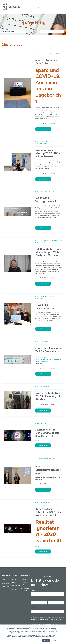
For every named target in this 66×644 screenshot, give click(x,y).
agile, (44, 142)
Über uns (54, 7)
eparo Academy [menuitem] (6, 583)
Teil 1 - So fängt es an (41, 358)
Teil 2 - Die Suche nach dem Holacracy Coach (48, 360)
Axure (45, 423)
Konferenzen (46, 386)
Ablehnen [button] (54, 640)
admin (37, 324)
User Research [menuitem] (15, 586)
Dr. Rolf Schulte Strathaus (47, 123)
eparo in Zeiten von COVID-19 (46, 62)
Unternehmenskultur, (41, 458)
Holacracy (46, 341)
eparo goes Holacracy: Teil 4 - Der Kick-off (48, 349)
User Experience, (57, 240)
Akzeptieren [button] (46, 640)
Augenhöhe (47, 460)
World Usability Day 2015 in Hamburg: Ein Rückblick (48, 396)
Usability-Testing (40, 298)
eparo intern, (38, 54)
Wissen (61, 7)
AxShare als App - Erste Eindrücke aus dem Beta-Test (47, 433)
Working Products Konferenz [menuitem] (24, 582)
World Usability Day (48, 192)
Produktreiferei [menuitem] (6, 586)
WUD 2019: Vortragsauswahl (45, 200)
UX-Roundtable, (47, 240)
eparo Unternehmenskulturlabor (48, 470)
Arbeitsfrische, (39, 460)
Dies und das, (46, 54)
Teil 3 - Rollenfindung (41, 361)
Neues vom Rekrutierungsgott (46, 306)
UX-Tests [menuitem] (14, 589)
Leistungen (37, 7)
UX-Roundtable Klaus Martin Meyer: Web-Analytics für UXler (48, 252)
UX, (47, 142)
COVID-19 (58, 54)
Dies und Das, (39, 242)
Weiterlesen (43, 129)
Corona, (52, 54)
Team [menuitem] (3, 580)
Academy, (46, 296)
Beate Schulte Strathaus (47, 405)
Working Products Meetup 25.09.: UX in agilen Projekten (48, 153)
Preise (46, 7)
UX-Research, (53, 296)
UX (44, 242)
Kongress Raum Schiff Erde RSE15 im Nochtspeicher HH (48, 512)
